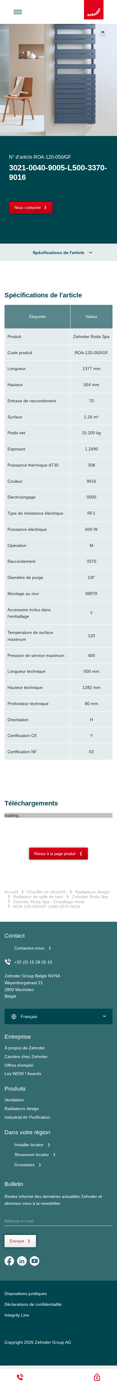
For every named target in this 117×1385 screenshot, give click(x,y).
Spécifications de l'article (58, 252)
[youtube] (34, 1261)
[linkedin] (22, 1261)
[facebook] (9, 1261)
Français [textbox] (29, 1016)
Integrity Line (16, 1315)
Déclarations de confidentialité (33, 1304)
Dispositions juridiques (25, 1293)
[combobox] (58, 1016)
